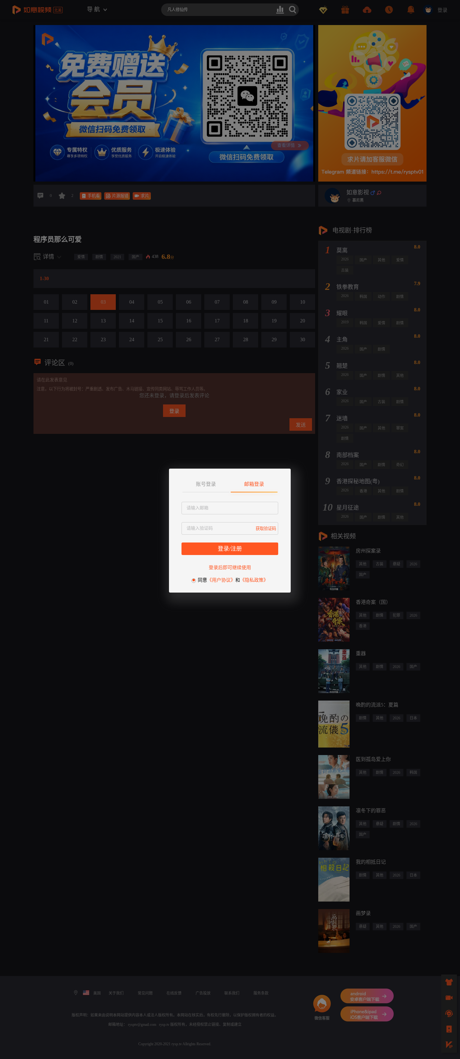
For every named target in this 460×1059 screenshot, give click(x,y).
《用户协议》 (221, 580)
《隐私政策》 (254, 580)
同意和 (233, 580)
